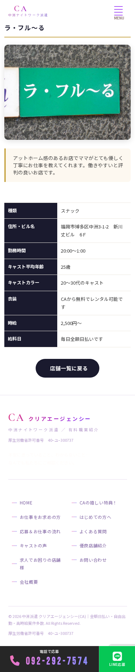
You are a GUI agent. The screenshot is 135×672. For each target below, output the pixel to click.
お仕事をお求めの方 (40, 517)
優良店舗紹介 (93, 545)
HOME (26, 502)
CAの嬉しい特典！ (98, 502)
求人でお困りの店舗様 (40, 564)
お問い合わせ (93, 560)
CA (28, 11)
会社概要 (29, 582)
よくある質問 (93, 531)
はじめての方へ (96, 517)
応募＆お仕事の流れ (40, 531)
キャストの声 (33, 545)
